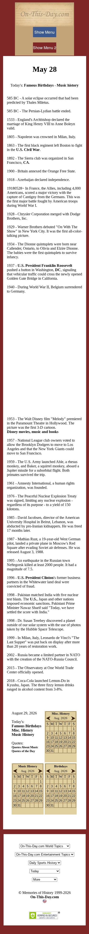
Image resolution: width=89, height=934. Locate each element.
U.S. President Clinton (36, 578)
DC (58, 270)
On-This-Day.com (44, 897)
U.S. (33, 599)
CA (26, 162)
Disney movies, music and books (32, 432)
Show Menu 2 (44, 47)
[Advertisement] (44, 350)
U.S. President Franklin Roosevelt (45, 265)
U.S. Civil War (28, 150)
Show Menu (44, 32)
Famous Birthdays (39, 85)
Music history (68, 85)
